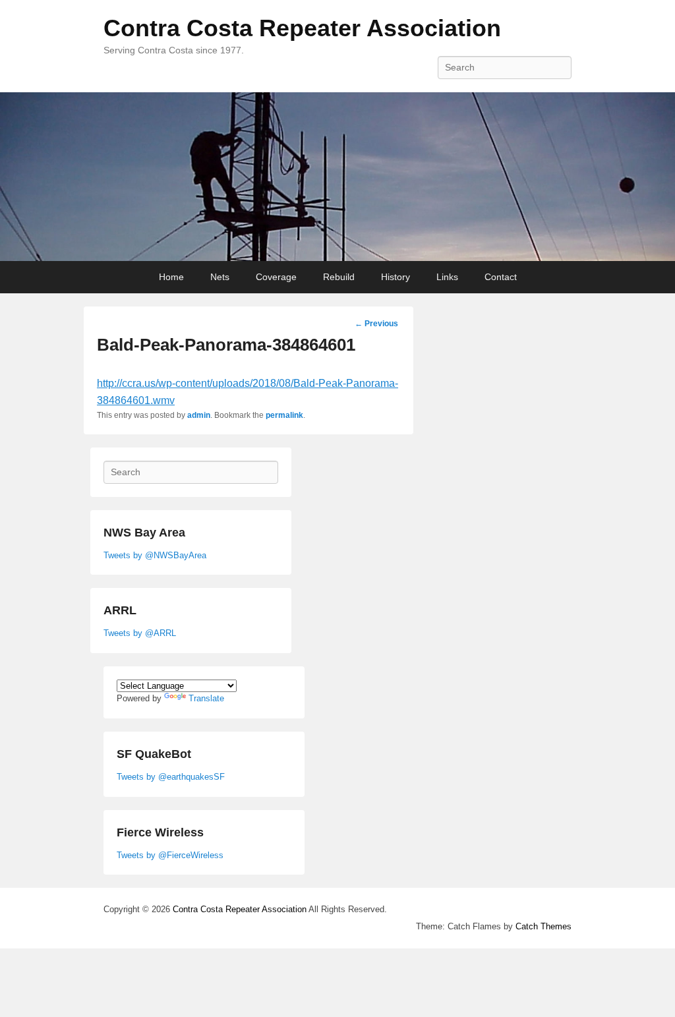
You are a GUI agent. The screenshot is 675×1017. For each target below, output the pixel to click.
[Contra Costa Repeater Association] (337, 176)
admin (198, 415)
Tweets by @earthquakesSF (171, 777)
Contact (500, 277)
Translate (206, 698)
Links (447, 277)
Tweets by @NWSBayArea (154, 555)
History (395, 277)
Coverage (276, 277)
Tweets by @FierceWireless (170, 855)
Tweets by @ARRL (139, 633)
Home (171, 277)
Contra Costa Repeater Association (302, 28)
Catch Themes (543, 926)
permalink (284, 415)
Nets (219, 277)
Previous (376, 323)
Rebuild (339, 277)
